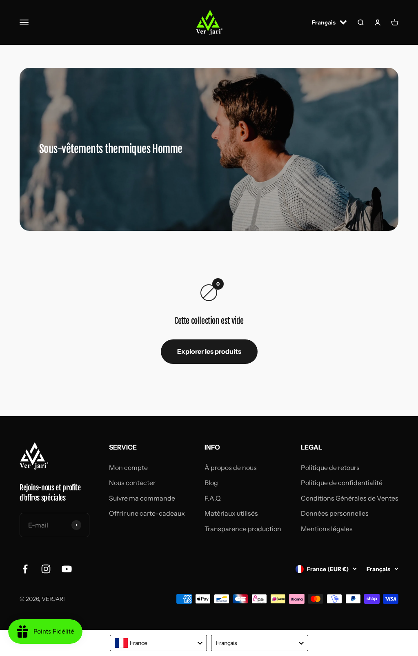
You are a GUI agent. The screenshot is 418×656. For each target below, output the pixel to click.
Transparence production (243, 529)
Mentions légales (327, 529)
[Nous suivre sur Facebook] (25, 568)
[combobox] (158, 643)
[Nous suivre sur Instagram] (45, 568)
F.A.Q (213, 498)
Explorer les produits (209, 351)
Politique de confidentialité (341, 483)
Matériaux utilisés (231, 513)
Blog (211, 483)
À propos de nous (231, 467)
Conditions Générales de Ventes (349, 498)
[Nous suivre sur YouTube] (66, 568)
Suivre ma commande (142, 498)
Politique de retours (330, 467)
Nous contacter (132, 483)
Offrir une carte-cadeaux (147, 513)
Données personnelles (335, 513)
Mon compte (128, 467)
